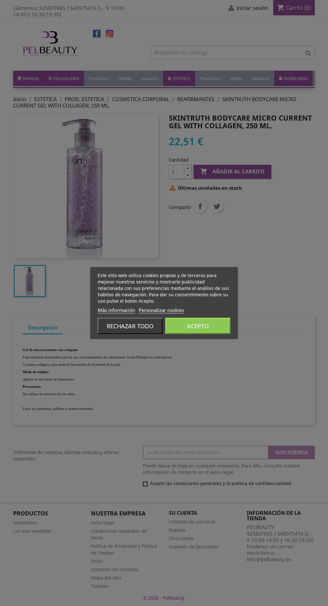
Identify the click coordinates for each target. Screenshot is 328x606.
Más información (116, 310)
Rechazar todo (130, 326)
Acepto (198, 326)
